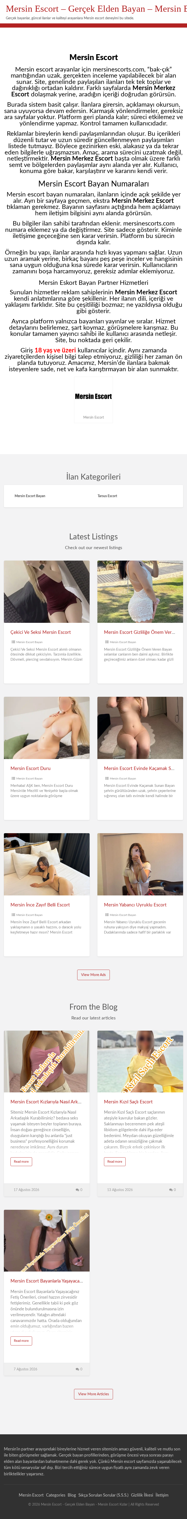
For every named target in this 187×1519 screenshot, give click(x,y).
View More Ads (93, 975)
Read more (22, 1163)
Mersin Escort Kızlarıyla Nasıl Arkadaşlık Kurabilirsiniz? (66, 1102)
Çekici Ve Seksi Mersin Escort (40, 632)
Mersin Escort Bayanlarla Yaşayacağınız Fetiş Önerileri (64, 1281)
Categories (55, 1495)
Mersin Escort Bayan (29, 642)
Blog (72, 1495)
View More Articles (93, 1394)
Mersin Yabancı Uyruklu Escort (135, 905)
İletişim (162, 1495)
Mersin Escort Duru (30, 768)
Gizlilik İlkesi (142, 1495)
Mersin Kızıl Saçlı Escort (128, 1102)
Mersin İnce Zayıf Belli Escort (40, 905)
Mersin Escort (31, 1495)
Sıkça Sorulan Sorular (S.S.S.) (103, 1495)
